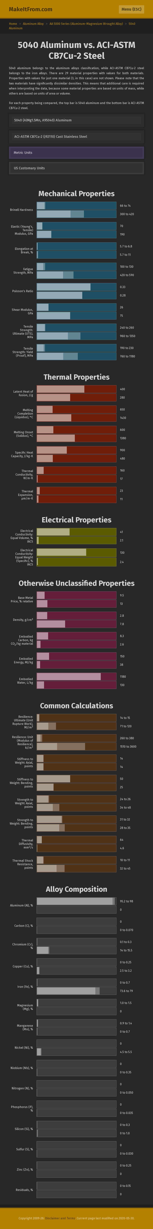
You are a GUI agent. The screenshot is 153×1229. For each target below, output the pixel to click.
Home (13, 24)
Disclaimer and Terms (60, 1218)
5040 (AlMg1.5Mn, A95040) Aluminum (43, 120)
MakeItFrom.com (30, 9)
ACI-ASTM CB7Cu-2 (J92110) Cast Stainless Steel (50, 137)
